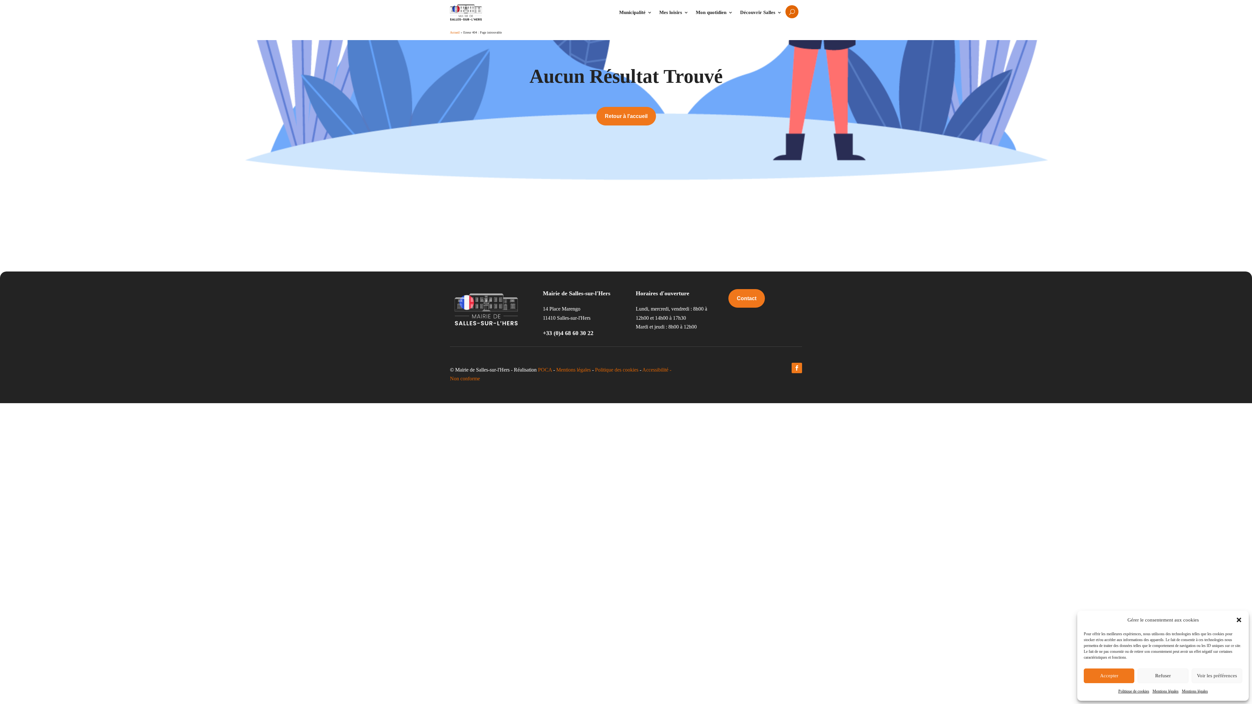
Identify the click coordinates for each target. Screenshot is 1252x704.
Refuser (1163, 675)
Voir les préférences (1217, 675)
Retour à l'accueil (626, 116)
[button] (1239, 620)
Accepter (1109, 675)
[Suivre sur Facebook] (797, 368)
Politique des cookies (616, 370)
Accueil (455, 32)
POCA (545, 370)
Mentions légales (1166, 691)
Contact (746, 298)
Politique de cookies (1133, 691)
